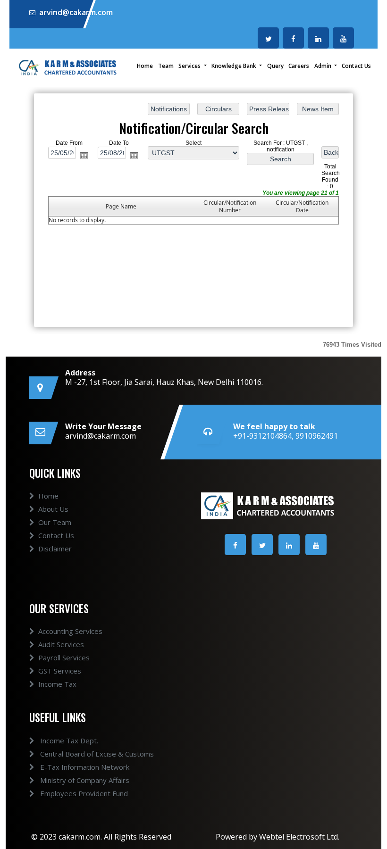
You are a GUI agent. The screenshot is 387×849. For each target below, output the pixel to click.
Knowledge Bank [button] (234, 66)
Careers (298, 66)
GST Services (59, 670)
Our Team (54, 522)
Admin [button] (323, 66)
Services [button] (190, 66)
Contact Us (356, 66)
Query (275, 66)
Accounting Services (70, 631)
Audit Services (61, 644)
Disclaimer (55, 548)
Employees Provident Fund (83, 793)
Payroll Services (64, 657)
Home (145, 66)
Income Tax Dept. (68, 740)
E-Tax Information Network (83, 767)
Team (166, 66)
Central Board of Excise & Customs (96, 753)
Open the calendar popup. (84, 155)
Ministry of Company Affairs (83, 780)
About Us (53, 509)
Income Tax (57, 684)
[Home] (68, 66)
